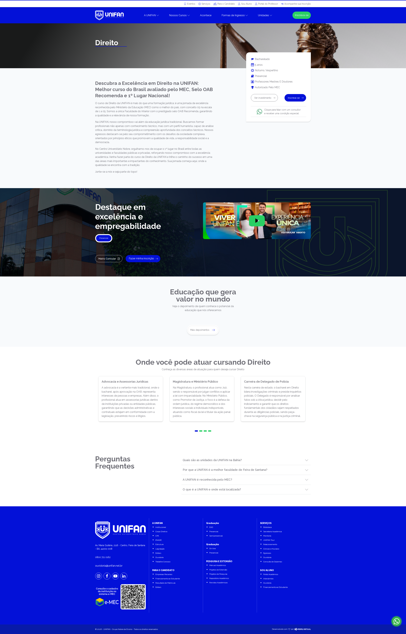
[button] (196, 431)
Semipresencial (216, 536)
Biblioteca (267, 527)
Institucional (160, 527)
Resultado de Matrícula (165, 583)
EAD (211, 527)
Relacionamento (270, 544)
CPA (157, 536)
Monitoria (267, 536)
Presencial (213, 531)
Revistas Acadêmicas (218, 582)
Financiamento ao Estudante (167, 579)
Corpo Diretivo (161, 531)
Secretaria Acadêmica (272, 531)
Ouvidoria (159, 557)
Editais (158, 553)
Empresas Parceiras (163, 574)
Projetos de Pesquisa (218, 574)
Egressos (267, 553)
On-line (212, 548)
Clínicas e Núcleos (271, 549)
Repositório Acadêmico (219, 578)
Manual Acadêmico (217, 565)
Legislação (159, 549)
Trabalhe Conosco (162, 562)
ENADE (158, 540)
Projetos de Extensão (218, 570)
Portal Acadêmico (270, 574)
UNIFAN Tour (269, 540)
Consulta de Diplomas (272, 562)
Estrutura (159, 544)
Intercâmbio (268, 579)
